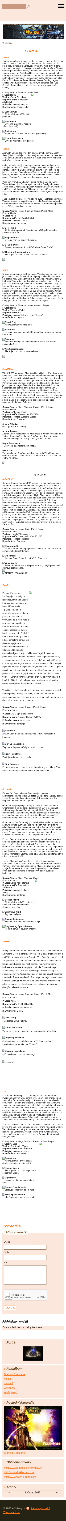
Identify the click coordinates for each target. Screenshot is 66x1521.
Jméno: (7, 1242)
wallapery (9, 1388)
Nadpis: (7, 1252)
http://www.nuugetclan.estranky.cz (23, 1468)
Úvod (4, 43)
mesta (7, 1379)
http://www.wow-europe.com (20, 1477)
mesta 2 (8, 1383)
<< (9, 1492)
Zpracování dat (11, 1512)
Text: (6, 1262)
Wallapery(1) (11, 1392)
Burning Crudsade (14, 1374)
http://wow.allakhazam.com (19, 1472)
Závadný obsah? (40, 1508)
